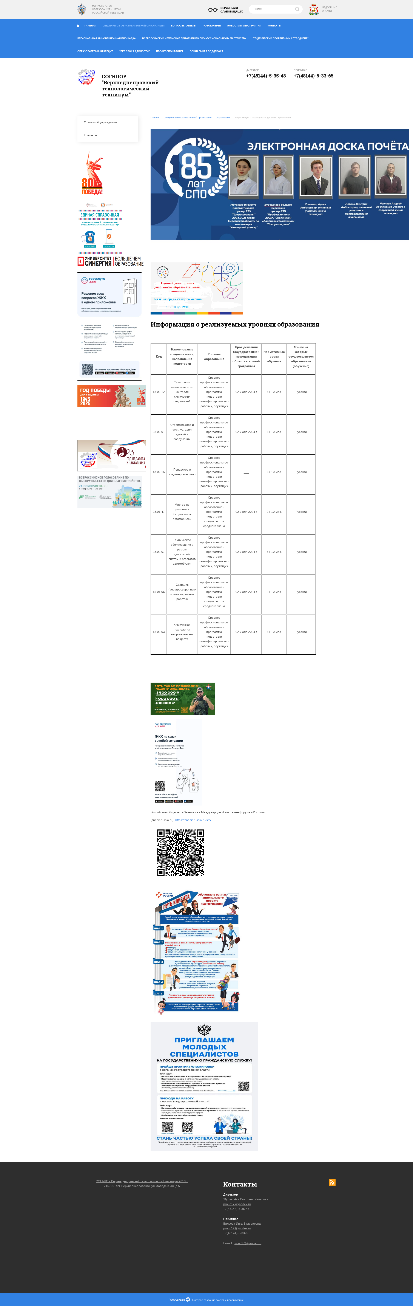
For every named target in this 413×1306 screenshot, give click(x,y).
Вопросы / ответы (183, 25)
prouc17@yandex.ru (237, 1204)
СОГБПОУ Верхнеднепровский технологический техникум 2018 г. (142, 1181)
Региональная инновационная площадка (106, 38)
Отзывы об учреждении (100, 122)
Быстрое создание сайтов (208, 1300)
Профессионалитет (169, 51)
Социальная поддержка (206, 51)
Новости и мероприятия (244, 25)
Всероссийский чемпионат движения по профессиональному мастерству (194, 38)
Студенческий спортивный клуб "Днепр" (280, 38)
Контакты (274, 25)
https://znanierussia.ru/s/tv (193, 820)
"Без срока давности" (134, 51)
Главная (90, 25)
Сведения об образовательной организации (134, 25)
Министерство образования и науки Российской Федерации (108, 9)
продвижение (235, 1300)
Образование (223, 117)
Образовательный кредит (95, 51)
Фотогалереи (212, 25)
